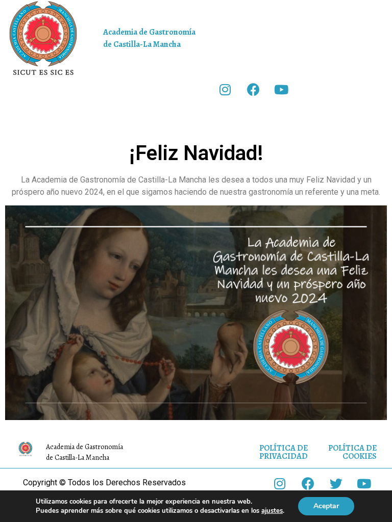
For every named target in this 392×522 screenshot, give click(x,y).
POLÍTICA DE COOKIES (352, 452)
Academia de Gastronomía (149, 32)
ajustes (272, 510)
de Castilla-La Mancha (142, 44)
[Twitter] (336, 484)
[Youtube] (281, 89)
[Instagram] (225, 89)
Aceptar (326, 506)
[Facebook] (253, 89)
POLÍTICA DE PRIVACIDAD (283, 452)
